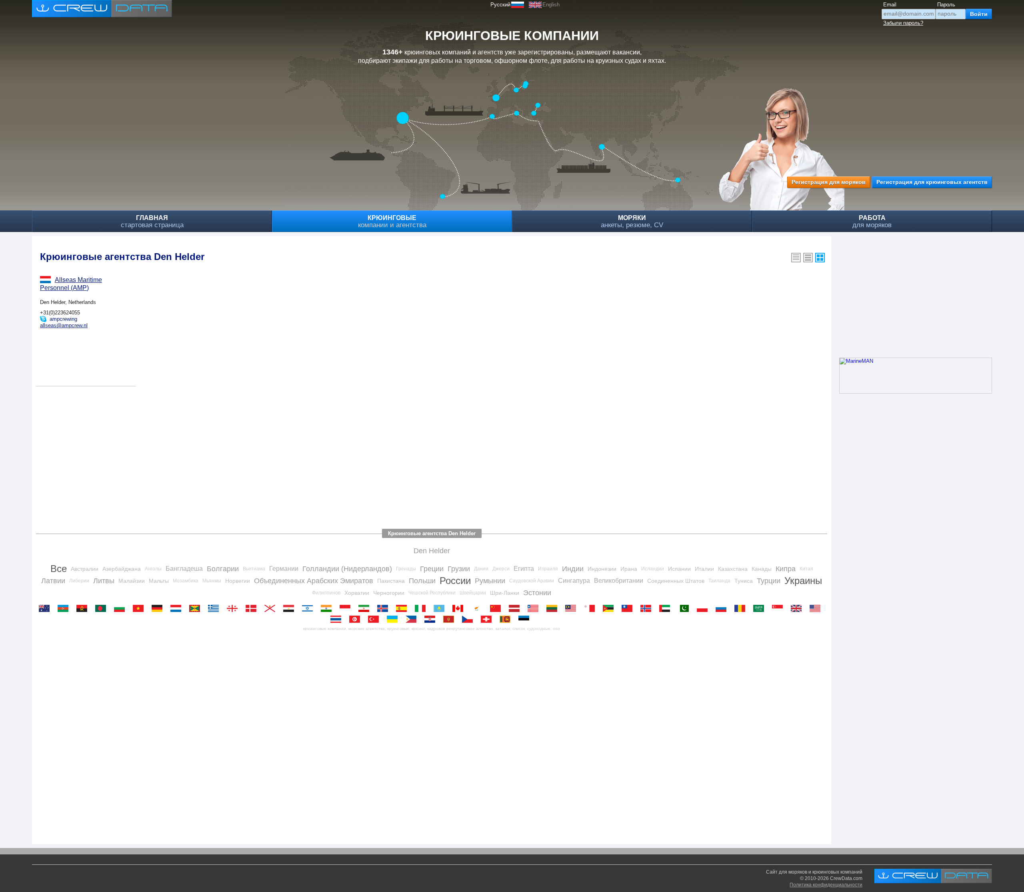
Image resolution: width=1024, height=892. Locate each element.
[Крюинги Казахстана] (441, 608)
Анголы (153, 569)
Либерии (79, 581)
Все (58, 568)
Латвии (53, 581)
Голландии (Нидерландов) (347, 569)
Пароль (946, 5)
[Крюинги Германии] (159, 608)
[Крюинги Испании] (403, 608)
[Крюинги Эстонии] (525, 619)
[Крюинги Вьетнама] (140, 608)
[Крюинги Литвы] (553, 608)
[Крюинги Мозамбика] (610, 608)
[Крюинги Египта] (290, 608)
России (455, 580)
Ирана (628, 569)
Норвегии (237, 581)
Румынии (490, 581)
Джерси (501, 569)
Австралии (84, 569)
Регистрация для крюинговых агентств (932, 182)
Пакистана (391, 581)
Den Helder (432, 551)
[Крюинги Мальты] (591, 608)
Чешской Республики (432, 593)
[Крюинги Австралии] (46, 608)
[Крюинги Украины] (394, 619)
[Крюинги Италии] (422, 608)
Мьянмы (211, 581)
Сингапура (574, 580)
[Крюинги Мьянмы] (629, 608)
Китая (806, 569)
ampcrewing (63, 319)
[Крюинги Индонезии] (347, 608)
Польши (422, 581)
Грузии (459, 569)
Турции (768, 581)
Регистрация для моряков (829, 182)
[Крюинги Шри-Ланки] (507, 619)
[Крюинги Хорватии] (431, 619)
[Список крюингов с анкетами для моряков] (796, 257)
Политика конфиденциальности (826, 885)
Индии (573, 569)
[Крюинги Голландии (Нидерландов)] (177, 608)
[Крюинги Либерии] (535, 608)
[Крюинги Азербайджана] (65, 608)
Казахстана (733, 569)
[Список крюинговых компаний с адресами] (808, 257)
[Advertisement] (276, 454)
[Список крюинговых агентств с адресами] (820, 257)
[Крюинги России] (723, 608)
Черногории (388, 593)
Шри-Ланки (504, 593)
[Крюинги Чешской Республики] (469, 619)
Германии (283, 568)
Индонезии (602, 569)
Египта (524, 568)
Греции (432, 569)
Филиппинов (326, 593)
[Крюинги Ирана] (365, 608)
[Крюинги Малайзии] (572, 608)
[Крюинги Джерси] (271, 608)
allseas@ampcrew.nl (64, 325)
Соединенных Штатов (675, 581)
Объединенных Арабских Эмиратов (313, 581)
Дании (481, 569)
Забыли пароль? (903, 23)
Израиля (548, 569)
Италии (704, 569)
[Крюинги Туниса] (356, 619)
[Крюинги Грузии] (234, 608)
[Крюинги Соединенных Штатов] (817, 608)
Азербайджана (121, 569)
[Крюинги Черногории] (450, 619)
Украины (803, 580)
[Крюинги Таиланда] (337, 619)
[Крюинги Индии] (328, 608)
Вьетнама (254, 569)
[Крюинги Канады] (459, 608)
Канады (762, 569)
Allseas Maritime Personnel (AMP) (71, 283)
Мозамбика (185, 581)
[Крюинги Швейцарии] (488, 619)
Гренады (406, 569)
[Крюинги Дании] (253, 608)
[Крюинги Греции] (215, 608)
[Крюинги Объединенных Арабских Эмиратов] (666, 608)
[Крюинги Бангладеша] (102, 608)
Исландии (652, 569)
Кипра (786, 569)
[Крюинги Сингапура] (779, 608)
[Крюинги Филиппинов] (413, 619)
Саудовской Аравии (531, 581)
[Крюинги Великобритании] (798, 608)
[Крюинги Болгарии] (121, 608)
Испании (679, 569)
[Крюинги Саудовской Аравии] (760, 608)
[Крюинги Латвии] (516, 608)
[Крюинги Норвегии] (647, 608)
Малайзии (131, 581)
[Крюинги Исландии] (384, 608)
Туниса (743, 581)
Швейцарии (473, 593)
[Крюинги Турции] (375, 619)
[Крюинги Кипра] (478, 608)
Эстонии (537, 593)
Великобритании (618, 580)
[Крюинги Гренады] (196, 608)
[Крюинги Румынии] (741, 608)
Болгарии (223, 569)
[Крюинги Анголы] (83, 608)
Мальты (159, 581)
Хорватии (356, 593)
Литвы (103, 581)
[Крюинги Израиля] (309, 608)
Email (889, 5)
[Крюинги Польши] (704, 608)
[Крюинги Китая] (497, 608)
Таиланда (719, 581)
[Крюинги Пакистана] (685, 608)
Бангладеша (184, 568)
